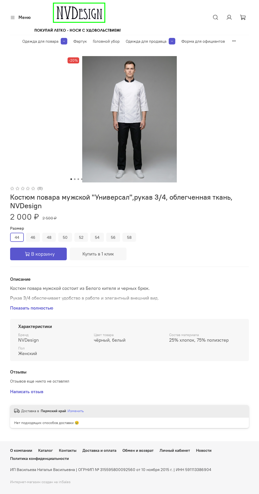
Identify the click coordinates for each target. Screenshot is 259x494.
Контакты (67, 450)
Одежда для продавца (146, 41)
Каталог (45, 450)
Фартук (80, 41)
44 (17, 237)
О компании (21, 450)
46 (33, 237)
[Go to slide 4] (82, 179)
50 (65, 237)
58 (129, 237)
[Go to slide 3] (78, 179)
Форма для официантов (203, 41)
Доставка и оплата (99, 450)
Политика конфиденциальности (39, 458)
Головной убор (106, 41)
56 (113, 237)
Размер (17, 228)
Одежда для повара (40, 41)
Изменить (76, 411)
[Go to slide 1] (71, 179)
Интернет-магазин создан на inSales (40, 482)
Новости (203, 450)
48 (49, 237)
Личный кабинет (175, 450)
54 (97, 237)
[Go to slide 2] (75, 179)
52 (81, 237)
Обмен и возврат (138, 450)
